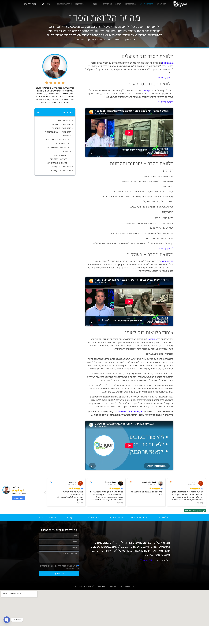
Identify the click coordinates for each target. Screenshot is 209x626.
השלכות (118, 4)
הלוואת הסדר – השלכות (61, 166)
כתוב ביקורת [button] (18, 498)
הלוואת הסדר (161, 4)
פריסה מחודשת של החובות (56, 139)
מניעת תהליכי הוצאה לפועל (56, 147)
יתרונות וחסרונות (130, 4)
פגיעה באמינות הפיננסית (57, 162)
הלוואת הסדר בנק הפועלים (60, 124)
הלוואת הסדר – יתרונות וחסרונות (58, 132)
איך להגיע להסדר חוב (64, 4)
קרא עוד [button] (80, 503)
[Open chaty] (7, 619)
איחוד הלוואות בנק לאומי (61, 170)
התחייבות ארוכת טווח (58, 159)
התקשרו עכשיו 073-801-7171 (129, 411)
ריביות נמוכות (61, 143)
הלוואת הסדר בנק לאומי (61, 128)
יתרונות (66, 135)
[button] (38, 112)
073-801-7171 (146, 560)
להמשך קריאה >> (165, 77)
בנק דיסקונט (79, 4)
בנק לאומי (93, 4)
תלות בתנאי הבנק (60, 155)
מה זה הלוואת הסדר (146, 4)
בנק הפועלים (107, 4)
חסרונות (66, 151)
